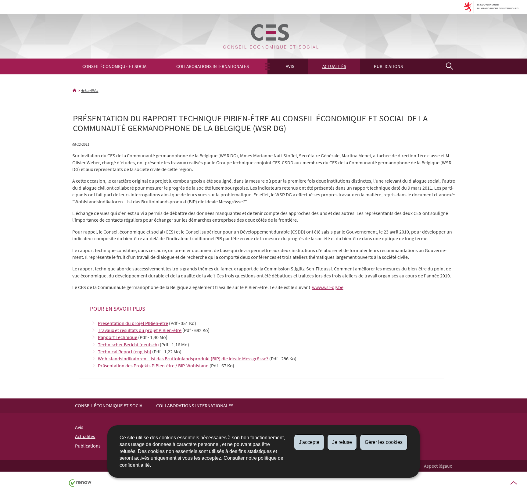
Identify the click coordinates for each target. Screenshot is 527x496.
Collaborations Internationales (212, 66)
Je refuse (342, 442)
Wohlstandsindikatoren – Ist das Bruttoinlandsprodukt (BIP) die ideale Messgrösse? (183, 358)
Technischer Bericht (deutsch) (128, 344)
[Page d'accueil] (74, 90)
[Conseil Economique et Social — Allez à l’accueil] (271, 36)
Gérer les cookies (384, 442)
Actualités (334, 66)
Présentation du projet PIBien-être (133, 323)
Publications (388, 66)
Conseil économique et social (115, 66)
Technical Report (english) (124, 351)
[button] (449, 66)
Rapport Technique (117, 337)
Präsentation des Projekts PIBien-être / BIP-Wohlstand (153, 365)
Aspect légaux (438, 466)
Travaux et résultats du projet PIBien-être (139, 330)
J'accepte (309, 442)
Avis (290, 66)
